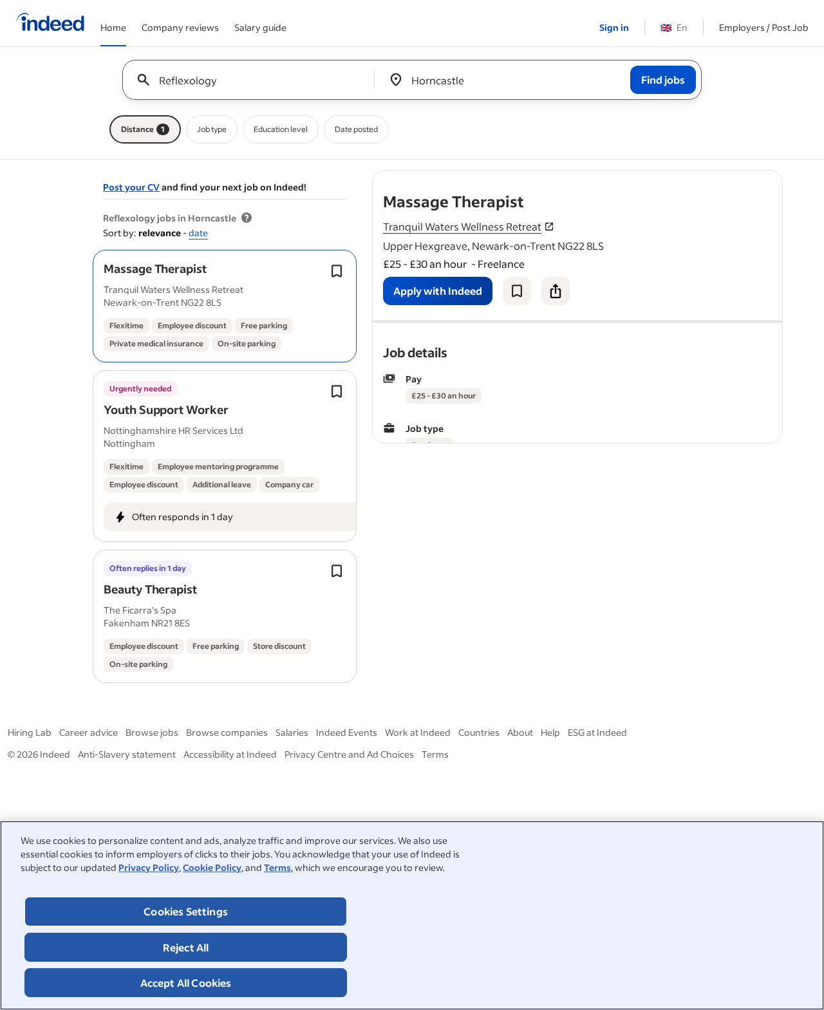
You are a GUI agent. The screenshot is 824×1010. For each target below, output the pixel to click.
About (520, 732)
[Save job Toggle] (337, 271)
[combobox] (253, 80)
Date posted (356, 129)
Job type (212, 129)
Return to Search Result (697, 179)
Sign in (614, 27)
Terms (277, 867)
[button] (155, 268)
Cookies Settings (186, 911)
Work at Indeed (418, 732)
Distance (143, 129)
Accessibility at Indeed (230, 754)
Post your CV (131, 187)
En (674, 27)
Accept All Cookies (186, 982)
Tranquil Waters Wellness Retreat (462, 226)
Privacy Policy (148, 867)
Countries (479, 732)
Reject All (186, 947)
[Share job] (555, 291)
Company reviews (180, 27)
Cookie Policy (212, 867)
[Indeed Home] (50, 23)
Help (550, 732)
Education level (281, 129)
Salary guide (260, 27)
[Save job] (517, 291)
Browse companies (227, 732)
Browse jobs (152, 732)
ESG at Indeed (597, 732)
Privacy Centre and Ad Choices (349, 754)
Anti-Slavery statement (127, 754)
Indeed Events (346, 732)
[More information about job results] (246, 218)
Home (113, 27)
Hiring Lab (30, 732)
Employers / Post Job (764, 27)
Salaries (292, 732)
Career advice (88, 732)
